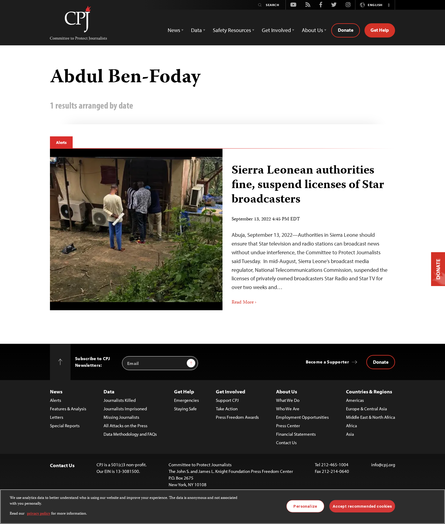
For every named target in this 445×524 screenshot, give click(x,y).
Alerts (61, 142)
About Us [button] (312, 30)
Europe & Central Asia (366, 409)
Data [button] (196, 30)
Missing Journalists (121, 417)
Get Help (380, 30)
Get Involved (230, 391)
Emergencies (186, 400)
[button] (389, 5)
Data (109, 391)
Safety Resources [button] (232, 30)
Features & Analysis (68, 409)
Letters (56, 417)
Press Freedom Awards (237, 417)
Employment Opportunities (302, 417)
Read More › (244, 303)
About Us (286, 391)
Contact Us (286, 442)
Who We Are (287, 409)
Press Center (288, 425)
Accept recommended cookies (362, 506)
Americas (355, 400)
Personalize (305, 506)
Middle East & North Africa (370, 417)
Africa (351, 425)
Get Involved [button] (276, 30)
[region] (222, 506)
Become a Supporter (327, 362)
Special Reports (65, 425)
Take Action (227, 409)
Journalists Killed (120, 400)
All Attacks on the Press (125, 425)
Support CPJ (227, 400)
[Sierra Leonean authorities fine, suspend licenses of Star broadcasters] (136, 229)
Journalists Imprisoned (125, 409)
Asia (350, 434)
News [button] (174, 30)
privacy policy (38, 514)
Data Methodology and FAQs (130, 434)
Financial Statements (296, 434)
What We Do (287, 400)
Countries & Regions (369, 391)
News (56, 391)
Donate (345, 30)
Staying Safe (185, 409)
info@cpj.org (383, 464)
